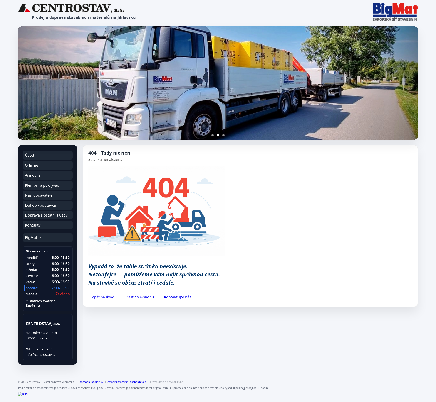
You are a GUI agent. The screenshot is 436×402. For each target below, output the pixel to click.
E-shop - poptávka (40, 205)
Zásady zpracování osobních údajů (127, 381)
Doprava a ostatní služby (46, 215)
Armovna (33, 175)
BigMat (31, 237)
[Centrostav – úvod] (71, 8)
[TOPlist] (24, 394)
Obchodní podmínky (91, 381)
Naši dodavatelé (38, 195)
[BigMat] (395, 12)
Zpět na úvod (103, 297)
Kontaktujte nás (177, 297)
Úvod (29, 155)
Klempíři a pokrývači (42, 185)
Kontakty (32, 225)
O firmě (31, 165)
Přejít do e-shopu (139, 297)
